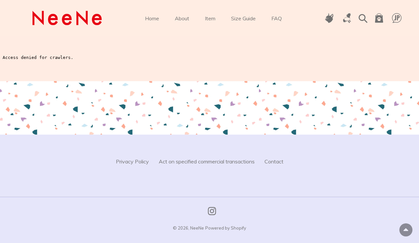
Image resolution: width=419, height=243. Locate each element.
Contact (273, 161)
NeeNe (197, 228)
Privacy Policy (132, 161)
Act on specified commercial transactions (207, 161)
